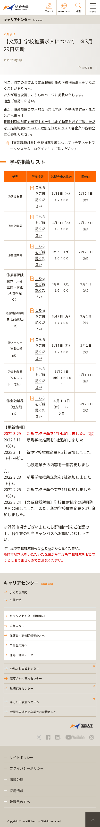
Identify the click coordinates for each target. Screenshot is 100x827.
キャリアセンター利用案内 (27, 616)
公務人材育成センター (24, 668)
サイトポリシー (21, 757)
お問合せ (15, 600)
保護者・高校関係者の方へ (27, 635)
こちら (40, 187)
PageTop (92, 819)
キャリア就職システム (24, 702)
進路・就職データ (21, 655)
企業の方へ (17, 625)
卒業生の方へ (18, 645)
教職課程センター (21, 688)
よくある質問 (18, 592)
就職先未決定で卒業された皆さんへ (33, 712)
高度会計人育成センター (26, 678)
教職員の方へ (20, 801)
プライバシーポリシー (27, 768)
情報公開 (16, 779)
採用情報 (16, 790)
